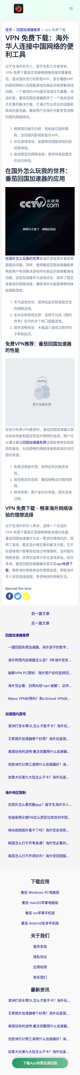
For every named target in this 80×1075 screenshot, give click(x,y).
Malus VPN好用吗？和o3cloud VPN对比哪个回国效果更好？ (40, 698)
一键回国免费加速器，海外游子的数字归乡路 (40, 647)
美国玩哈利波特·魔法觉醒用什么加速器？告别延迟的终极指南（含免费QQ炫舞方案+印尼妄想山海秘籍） (40, 751)
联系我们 (40, 977)
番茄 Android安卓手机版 (40, 923)
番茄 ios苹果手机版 (40, 913)
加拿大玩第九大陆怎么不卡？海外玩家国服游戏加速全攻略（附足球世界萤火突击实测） (40, 777)
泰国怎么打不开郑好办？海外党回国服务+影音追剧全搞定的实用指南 (40, 856)
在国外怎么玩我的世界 (22, 258)
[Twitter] (18, 596)
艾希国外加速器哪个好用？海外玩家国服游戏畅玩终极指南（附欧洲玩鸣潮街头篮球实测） (40, 739)
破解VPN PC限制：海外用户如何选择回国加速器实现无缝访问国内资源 (40, 673)
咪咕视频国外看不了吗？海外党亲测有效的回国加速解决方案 (40, 830)
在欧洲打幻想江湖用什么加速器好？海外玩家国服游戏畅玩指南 (40, 764)
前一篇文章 (40, 613)
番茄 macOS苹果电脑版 (40, 903)
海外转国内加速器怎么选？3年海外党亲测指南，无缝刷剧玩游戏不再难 (40, 660)
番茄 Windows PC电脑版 (40, 892)
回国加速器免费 (34, 442)
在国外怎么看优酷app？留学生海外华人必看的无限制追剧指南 (40, 804)
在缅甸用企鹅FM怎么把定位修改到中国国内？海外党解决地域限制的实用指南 (40, 817)
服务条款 (40, 946)
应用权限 (40, 967)
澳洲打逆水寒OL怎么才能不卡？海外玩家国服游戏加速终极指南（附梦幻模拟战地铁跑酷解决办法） (40, 726)
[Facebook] (9, 596)
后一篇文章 (40, 623)
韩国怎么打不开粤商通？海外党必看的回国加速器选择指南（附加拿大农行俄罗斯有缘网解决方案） (40, 843)
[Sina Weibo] (26, 596)
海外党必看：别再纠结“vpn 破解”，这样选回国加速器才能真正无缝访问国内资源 (40, 686)
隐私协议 (40, 957)
